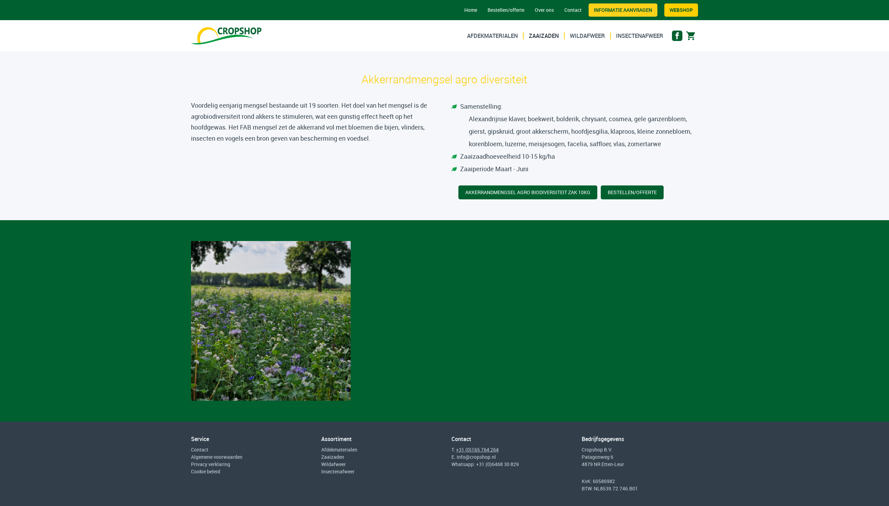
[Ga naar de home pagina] (226, 35)
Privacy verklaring (210, 464)
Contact (573, 10)
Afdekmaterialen (492, 36)
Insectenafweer (639, 36)
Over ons (544, 10)
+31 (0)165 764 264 (477, 449)
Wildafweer (587, 36)
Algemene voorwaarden (216, 457)
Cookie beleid (205, 471)
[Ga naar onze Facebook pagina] (677, 37)
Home (470, 10)
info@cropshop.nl (476, 457)
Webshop (681, 10)
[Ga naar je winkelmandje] (691, 37)
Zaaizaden (544, 36)
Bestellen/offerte (506, 10)
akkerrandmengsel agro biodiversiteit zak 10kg (527, 192)
